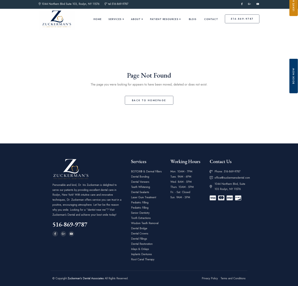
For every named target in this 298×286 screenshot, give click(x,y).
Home (97, 19)
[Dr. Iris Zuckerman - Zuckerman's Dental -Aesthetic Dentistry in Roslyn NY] (57, 19)
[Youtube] (71, 234)
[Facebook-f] (55, 234)
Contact (211, 19)
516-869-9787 (242, 19)
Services (114, 19)
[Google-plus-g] (63, 234)
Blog (193, 19)
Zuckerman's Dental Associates (86, 278)
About (136, 19)
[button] (293, 76)
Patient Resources (164, 19)
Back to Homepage (149, 100)
